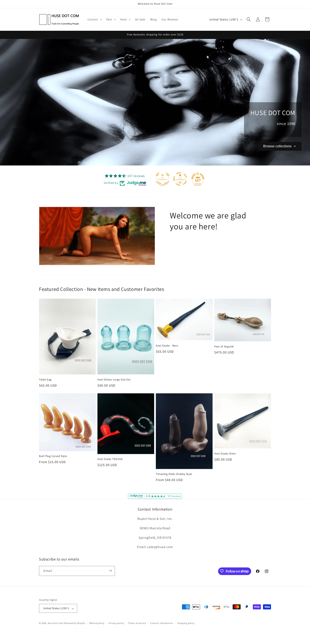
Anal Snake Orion (225, 453)
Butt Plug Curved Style (53, 456)
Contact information (161, 623)
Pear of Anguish (224, 346)
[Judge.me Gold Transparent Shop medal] (180, 179)
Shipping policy (186, 623)
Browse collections (277, 146)
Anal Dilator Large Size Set (113, 379)
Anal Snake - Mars (167, 345)
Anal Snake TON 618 (110, 459)
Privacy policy (116, 623)
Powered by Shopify (74, 623)
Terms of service (137, 623)
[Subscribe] (110, 571)
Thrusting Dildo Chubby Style (174, 474)
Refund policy (96, 623)
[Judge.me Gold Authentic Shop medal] (162, 179)
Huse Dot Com (55, 623)
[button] (94, 19)
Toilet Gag (45, 379)
